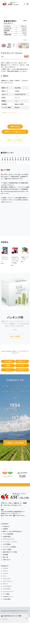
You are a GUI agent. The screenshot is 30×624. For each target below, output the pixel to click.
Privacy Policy (15, 613)
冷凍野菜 (8, 365)
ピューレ (8, 370)
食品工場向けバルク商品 (10, 552)
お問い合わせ (7, 560)
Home (3, 351)
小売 (14, 248)
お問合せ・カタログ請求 (15, 443)
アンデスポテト (7, 586)
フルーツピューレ (8, 581)
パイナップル (7, 579)
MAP (18, 513)
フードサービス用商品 (9, 547)
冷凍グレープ (16, 351)
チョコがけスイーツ (22, 370)
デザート (5, 584)
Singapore (6, 526)
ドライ (22, 365)
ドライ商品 (6, 594)
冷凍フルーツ (22, 361)
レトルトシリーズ (8, 591)
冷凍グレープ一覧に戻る (15, 140)
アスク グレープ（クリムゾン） (5, 259)
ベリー (5, 576)
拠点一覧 (5, 557)
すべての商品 (8, 361)
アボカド (5, 568)
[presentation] (5, 256)
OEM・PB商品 (7, 549)
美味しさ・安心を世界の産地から (12, 531)
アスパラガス (7, 589)
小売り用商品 (7, 544)
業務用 (4, 113)
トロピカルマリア (11, 113)
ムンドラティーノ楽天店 (11, 451)
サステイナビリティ (8, 539)
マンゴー (5, 571)
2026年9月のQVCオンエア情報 (12, 616)
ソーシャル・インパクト (10, 542)
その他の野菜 (7, 599)
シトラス (5, 573)
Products (8, 351)
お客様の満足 (7, 537)
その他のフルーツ (8, 597)
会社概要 (5, 555)
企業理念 (5, 529)
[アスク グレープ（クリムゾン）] (15, 28)
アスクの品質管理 (8, 534)
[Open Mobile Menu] (27, 4)
